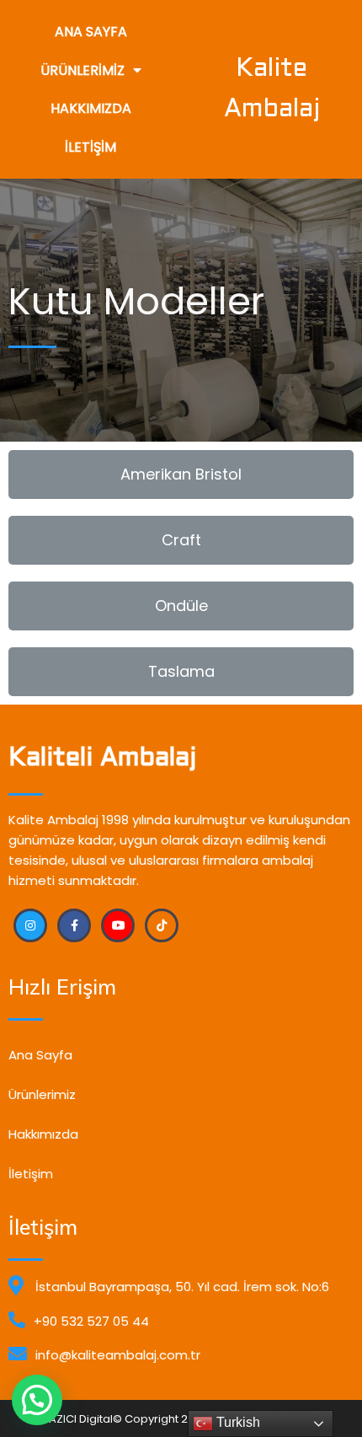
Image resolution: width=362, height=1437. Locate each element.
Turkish (236, 1422)
